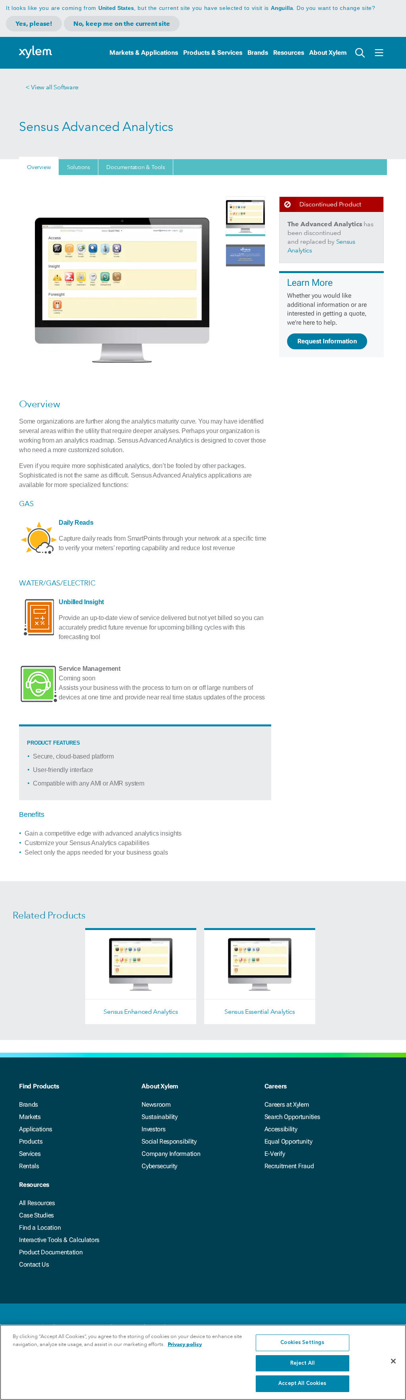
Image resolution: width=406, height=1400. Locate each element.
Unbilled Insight (81, 602)
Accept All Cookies (302, 1383)
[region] (203, 1362)
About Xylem (328, 52)
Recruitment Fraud (289, 1166)
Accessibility (280, 1129)
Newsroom (156, 1104)
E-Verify (274, 1153)
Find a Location (40, 1227)
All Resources (37, 1203)
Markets (30, 1117)
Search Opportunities (292, 1117)
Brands (257, 52)
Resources (288, 52)
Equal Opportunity (288, 1141)
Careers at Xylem (286, 1104)
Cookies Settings (302, 1342)
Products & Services (212, 52)
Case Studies (36, 1215)
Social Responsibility (169, 1141)
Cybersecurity (159, 1166)
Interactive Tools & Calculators (59, 1240)
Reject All (302, 1363)
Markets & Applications (143, 52)
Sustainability (160, 1117)
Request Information (327, 341)
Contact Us (34, 1264)
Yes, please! (33, 23)
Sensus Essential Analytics (259, 1011)
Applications (35, 1129)
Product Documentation (50, 1252)
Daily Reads (76, 522)
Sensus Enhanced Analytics (140, 1011)
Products (30, 1141)
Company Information (171, 1153)
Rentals (29, 1166)
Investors (153, 1129)
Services (29, 1153)
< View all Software (52, 87)
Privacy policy (185, 1344)
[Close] (393, 1361)
